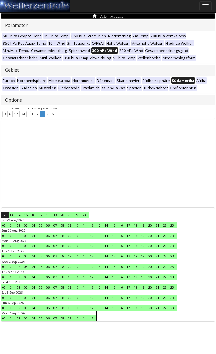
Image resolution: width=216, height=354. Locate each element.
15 (26, 215)
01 (11, 225)
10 (77, 225)
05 (40, 225)
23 (84, 215)
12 (16, 114)
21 (69, 215)
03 (26, 225)
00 (4, 225)
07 (55, 225)
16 (33, 215)
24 (23, 114)
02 (18, 225)
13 (11, 215)
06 (48, 225)
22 (77, 215)
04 (33, 225)
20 (62, 215)
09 (69, 225)
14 (18, 215)
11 (84, 225)
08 (62, 225)
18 (48, 215)
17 (40, 215)
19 (55, 215)
